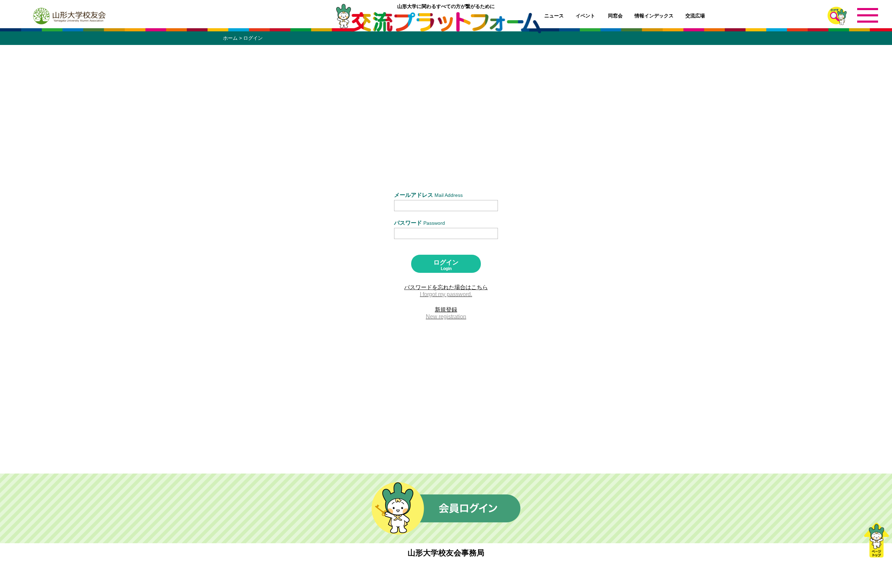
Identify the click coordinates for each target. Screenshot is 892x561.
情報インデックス (654, 15)
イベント (585, 15)
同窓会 (615, 15)
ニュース (554, 15)
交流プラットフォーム (446, 22)
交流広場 (695, 15)
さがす (837, 15)
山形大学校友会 (69, 16)
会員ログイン (446, 508)
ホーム (230, 38)
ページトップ (876, 540)
